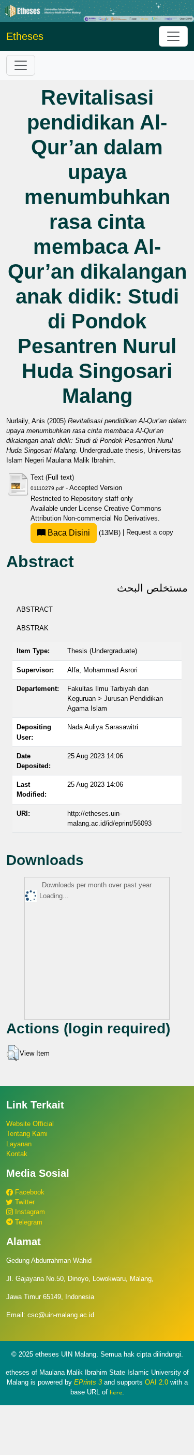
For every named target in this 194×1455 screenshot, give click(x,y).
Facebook (28, 1192)
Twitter (24, 1202)
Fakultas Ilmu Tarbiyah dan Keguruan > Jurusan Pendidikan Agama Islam (115, 698)
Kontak (16, 1154)
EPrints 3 (88, 1382)
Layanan (19, 1144)
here (116, 1392)
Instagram (29, 1212)
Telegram (27, 1222)
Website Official (30, 1124)
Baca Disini (68, 532)
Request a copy (149, 533)
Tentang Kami (27, 1133)
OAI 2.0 (156, 1382)
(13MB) (84, 533)
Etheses (24, 36)
